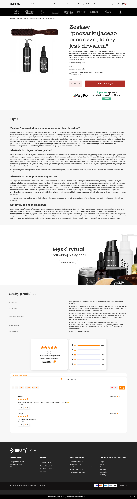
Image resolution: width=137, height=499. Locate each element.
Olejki (102, 462)
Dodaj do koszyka (105, 83)
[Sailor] (94, 12)
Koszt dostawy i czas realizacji (81, 467)
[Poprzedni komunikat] (2, 496)
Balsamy (103, 469)
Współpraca (74, 464)
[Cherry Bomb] (29, 12)
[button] (14, 375)
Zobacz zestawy (68, 262)
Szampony (104, 467)
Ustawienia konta (16, 464)
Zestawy (19, 18)
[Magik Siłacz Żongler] (55, 12)
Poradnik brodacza (47, 468)
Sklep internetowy (68, 492)
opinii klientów (49, 356)
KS (43, 485)
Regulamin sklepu (76, 469)
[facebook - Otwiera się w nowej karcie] (35, 450)
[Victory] (107, 12)
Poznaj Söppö (45, 466)
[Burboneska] (16, 12)
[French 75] (42, 12)
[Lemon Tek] (120, 12)
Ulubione (13, 467)
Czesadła (103, 472)
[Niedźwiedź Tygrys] (68, 12)
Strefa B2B (46, 463)
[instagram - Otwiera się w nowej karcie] (31, 450)
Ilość (70, 79)
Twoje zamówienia (17, 462)
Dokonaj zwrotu (76, 462)
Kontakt (43, 471)
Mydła (102, 464)
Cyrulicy (12, 18)
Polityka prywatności (77, 472)
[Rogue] (81, 12)
